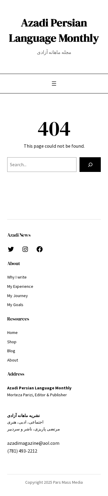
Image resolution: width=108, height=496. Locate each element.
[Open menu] (54, 83)
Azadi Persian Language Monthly (54, 30)
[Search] (90, 164)
